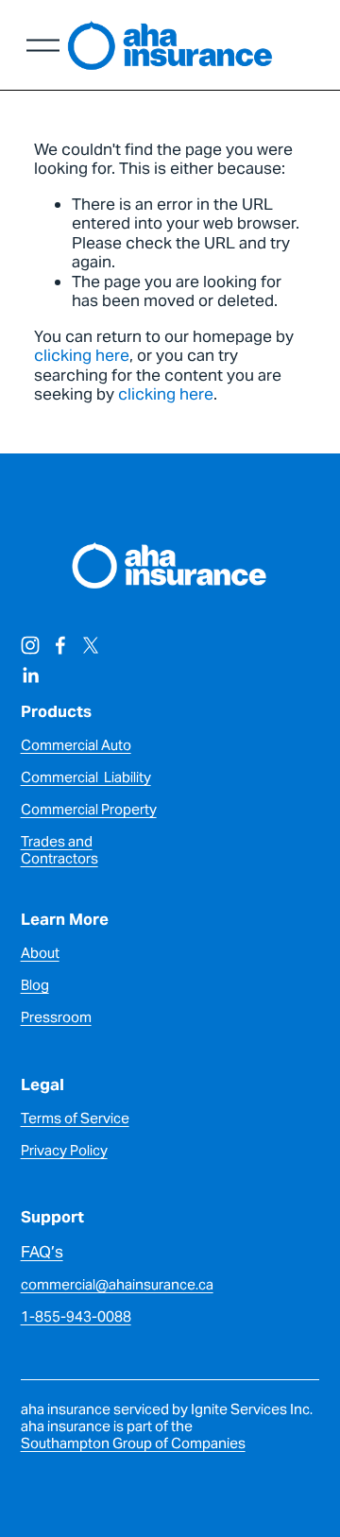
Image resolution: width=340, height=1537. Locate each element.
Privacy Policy (64, 1150)
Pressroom (56, 1017)
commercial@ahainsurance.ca (117, 1284)
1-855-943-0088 (76, 1316)
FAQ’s (42, 1252)
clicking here (81, 355)
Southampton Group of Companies (133, 1443)
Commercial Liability (86, 777)
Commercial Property (89, 809)
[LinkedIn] (30, 675)
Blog (35, 985)
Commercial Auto (76, 745)
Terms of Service (75, 1118)
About (40, 953)
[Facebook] (60, 645)
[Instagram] (30, 645)
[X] (90, 645)
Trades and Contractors (59, 850)
